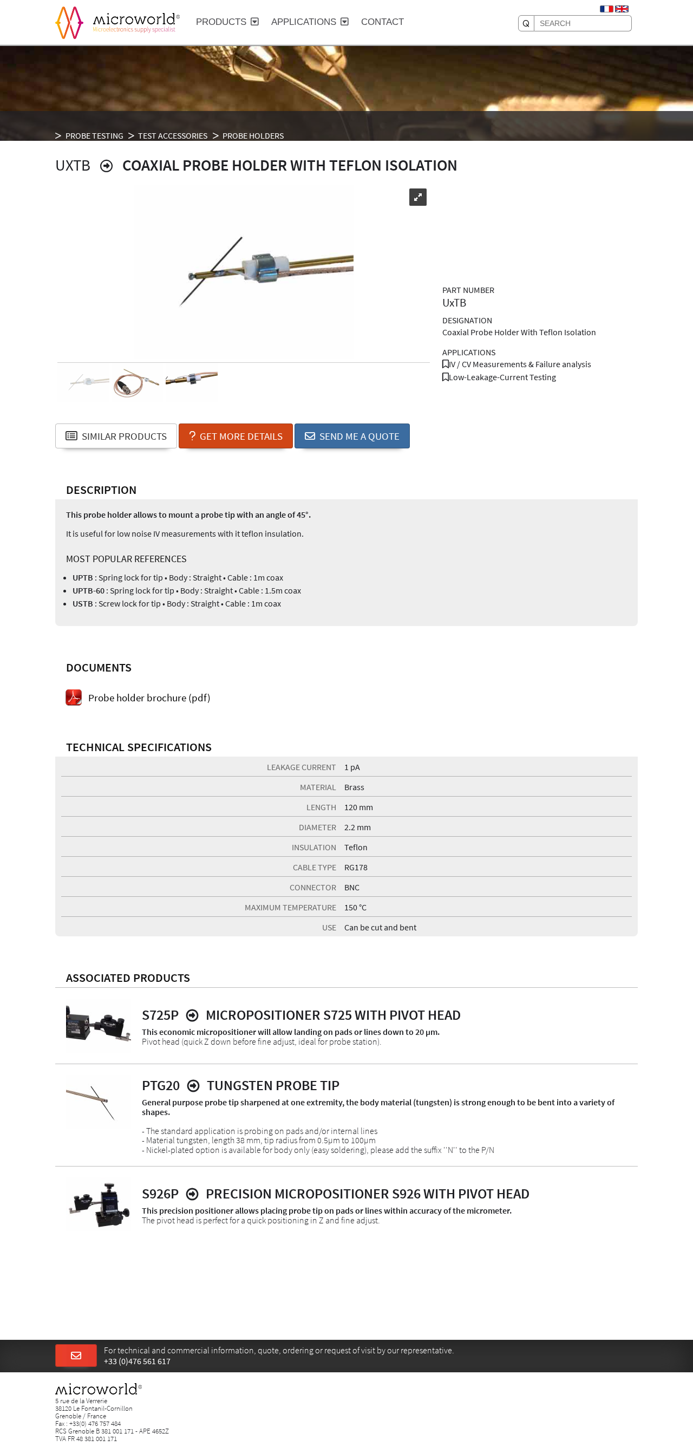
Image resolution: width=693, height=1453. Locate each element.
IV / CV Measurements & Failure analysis (520, 364)
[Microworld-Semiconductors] (69, 21)
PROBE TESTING (94, 135)
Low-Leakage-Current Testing (502, 377)
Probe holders (253, 135)
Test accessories (172, 135)
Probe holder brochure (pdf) (149, 698)
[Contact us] (76, 1356)
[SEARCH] (526, 23)
